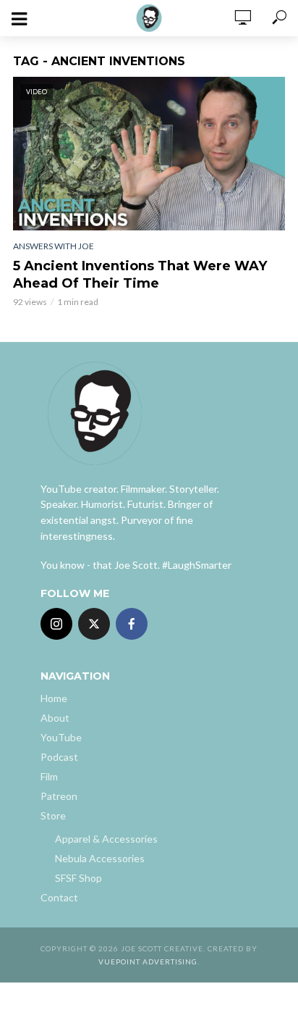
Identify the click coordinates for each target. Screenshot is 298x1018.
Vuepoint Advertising (147, 961)
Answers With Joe (53, 246)
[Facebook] (132, 624)
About (55, 718)
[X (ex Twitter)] (94, 624)
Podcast (59, 757)
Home (54, 698)
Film (49, 776)
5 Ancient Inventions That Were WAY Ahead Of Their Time (140, 274)
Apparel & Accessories (106, 839)
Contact (59, 897)
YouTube (61, 737)
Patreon (59, 796)
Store (53, 815)
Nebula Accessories (100, 858)
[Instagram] (56, 624)
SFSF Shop (78, 878)
